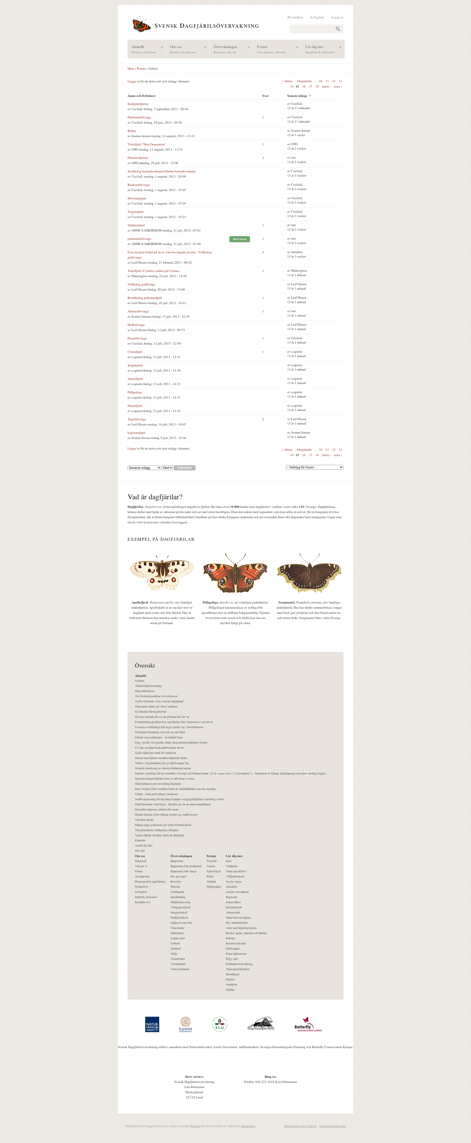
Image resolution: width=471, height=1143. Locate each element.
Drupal (195, 1126)
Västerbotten (177, 959)
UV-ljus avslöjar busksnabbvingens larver (159, 747)
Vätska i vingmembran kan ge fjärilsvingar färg (162, 763)
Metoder (175, 886)
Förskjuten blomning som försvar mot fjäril (160, 732)
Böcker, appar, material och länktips (246, 933)
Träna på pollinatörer (238, 969)
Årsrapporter (142, 876)
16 (304, 86)
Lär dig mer (318, 49)
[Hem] (235, 23)
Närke (174, 953)
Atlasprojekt (233, 912)
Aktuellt (142, 49)
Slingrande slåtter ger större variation (156, 706)
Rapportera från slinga (183, 871)
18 (317, 86)
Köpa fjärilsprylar (236, 953)
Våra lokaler (177, 928)
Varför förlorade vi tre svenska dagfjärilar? (159, 701)
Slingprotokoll (178, 912)
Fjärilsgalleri (214, 886)
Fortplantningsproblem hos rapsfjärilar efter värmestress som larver (174, 722)
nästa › (326, 86)
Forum (269, 49)
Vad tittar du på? (144, 820)
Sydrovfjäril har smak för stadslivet (155, 753)
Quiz (229, 861)
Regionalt (231, 897)
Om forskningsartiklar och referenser (156, 696)
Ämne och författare (142, 95)
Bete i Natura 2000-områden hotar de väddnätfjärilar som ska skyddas (175, 789)
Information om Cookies (300, 1126)
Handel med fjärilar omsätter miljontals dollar (161, 758)
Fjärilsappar (233, 948)
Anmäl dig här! (144, 845)
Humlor (230, 979)
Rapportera (176, 861)
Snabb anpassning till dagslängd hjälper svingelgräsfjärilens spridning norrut (179, 799)
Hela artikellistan (144, 691)
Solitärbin (231, 984)
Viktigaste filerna (180, 907)
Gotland (175, 943)
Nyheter (139, 680)
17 (310, 86)
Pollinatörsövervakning (239, 964)
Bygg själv (232, 959)
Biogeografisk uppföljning (150, 881)
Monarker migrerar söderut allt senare (157, 809)
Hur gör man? (178, 876)
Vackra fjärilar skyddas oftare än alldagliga (159, 835)
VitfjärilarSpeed (235, 876)
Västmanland (177, 964)
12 (334, 81)
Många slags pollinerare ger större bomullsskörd (163, 825)
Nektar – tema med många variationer (156, 794)
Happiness (248, 1126)
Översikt (212, 861)
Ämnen (211, 866)
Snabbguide (177, 892)
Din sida (140, 850)
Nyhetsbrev (141, 886)
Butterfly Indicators (146, 897)
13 (340, 81)
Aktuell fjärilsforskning (148, 686)
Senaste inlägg (297, 95)
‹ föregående (303, 81)
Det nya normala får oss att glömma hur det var (162, 717)
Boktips (230, 938)
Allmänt (211, 881)
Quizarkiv (231, 886)
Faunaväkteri (233, 902)
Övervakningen (223, 49)
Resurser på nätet (236, 943)
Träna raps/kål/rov (236, 871)
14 (292, 86)
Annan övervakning (237, 892)
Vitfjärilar (231, 866)
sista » (338, 86)
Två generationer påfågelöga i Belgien (156, 830)
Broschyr (175, 881)
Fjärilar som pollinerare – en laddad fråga (159, 737)
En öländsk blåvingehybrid (150, 711)
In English (317, 17)
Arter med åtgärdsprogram (241, 928)
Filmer (139, 871)
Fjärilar (230, 989)
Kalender (140, 840)
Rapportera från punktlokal (186, 866)
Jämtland (175, 948)
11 (327, 81)
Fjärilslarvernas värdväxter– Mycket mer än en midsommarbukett (172, 804)
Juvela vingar (233, 881)
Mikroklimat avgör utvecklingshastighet (158, 783)
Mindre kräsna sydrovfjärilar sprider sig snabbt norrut (166, 814)
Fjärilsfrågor (214, 871)
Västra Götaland (179, 969)
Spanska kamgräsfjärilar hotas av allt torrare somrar (165, 778)
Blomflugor (232, 974)
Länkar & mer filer (181, 923)
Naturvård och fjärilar (238, 917)
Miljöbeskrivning (180, 902)
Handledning (177, 897)
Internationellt (234, 907)
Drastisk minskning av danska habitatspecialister (163, 768)
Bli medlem (295, 17)
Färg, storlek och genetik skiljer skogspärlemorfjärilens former (171, 742)
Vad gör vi (141, 866)
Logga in (337, 17)
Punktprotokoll (179, 917)
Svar (265, 95)
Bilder (210, 876)
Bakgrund (140, 861)
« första (287, 81)
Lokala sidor (177, 938)
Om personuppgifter (332, 1126)
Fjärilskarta (176, 933)
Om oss (181, 49)
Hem (131, 68)
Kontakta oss (142, 902)
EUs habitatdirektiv (237, 923)
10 (320, 81)
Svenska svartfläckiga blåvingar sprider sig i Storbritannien (169, 727)
